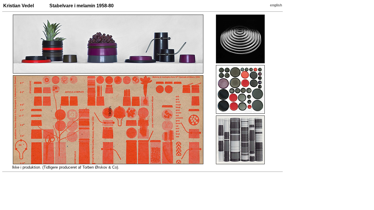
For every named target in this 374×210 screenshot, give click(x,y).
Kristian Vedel (18, 5)
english (276, 5)
